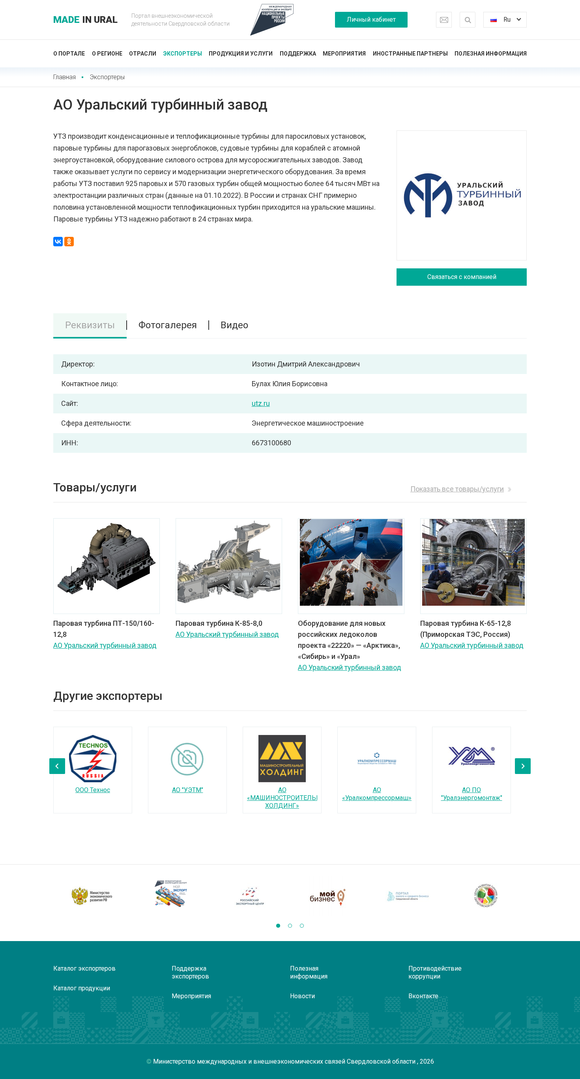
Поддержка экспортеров (190, 972)
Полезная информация (491, 53)
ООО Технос (92, 790)
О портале (69, 53)
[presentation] (57, 766)
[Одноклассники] (69, 241)
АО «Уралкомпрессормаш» (377, 794)
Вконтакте (423, 996)
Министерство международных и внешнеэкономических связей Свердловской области (285, 1061)
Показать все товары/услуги (457, 489)
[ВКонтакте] (58, 241)
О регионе (107, 53)
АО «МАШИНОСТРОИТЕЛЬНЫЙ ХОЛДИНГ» (289, 797)
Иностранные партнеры (410, 53)
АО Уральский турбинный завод (105, 645)
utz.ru (261, 403)
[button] (278, 926)
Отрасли (142, 53)
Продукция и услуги (241, 53)
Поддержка (298, 53)
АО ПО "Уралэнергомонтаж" (471, 794)
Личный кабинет (371, 19)
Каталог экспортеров (84, 968)
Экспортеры (182, 53)
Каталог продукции (81, 988)
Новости (302, 996)
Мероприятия (344, 53)
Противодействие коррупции (435, 972)
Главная (64, 77)
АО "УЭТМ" (187, 790)
